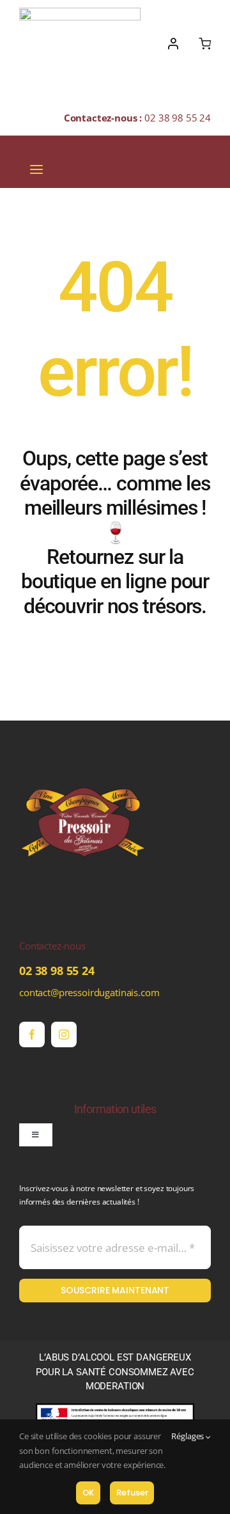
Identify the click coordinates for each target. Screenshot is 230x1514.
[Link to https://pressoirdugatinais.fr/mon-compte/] (173, 43)
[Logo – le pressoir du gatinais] (80, 12)
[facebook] (32, 1034)
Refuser (132, 1493)
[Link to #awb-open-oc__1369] (205, 43)
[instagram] (64, 1034)
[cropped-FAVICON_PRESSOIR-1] (83, 763)
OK (88, 1493)
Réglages (188, 1436)
